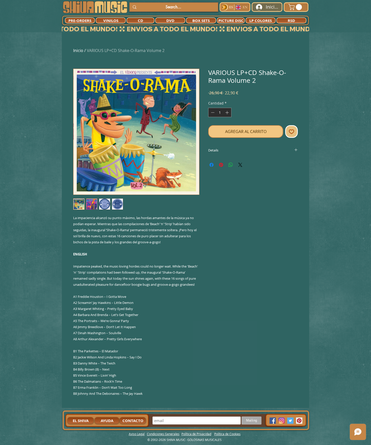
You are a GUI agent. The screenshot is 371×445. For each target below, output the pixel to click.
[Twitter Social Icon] (290, 420)
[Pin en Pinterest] (221, 165)
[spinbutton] (219, 112)
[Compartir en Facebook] (211, 165)
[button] (295, 7)
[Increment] (227, 112)
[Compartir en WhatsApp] (231, 165)
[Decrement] (212, 112)
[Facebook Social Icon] (273, 420)
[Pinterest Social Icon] (299, 420)
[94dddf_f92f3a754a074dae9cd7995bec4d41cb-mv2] (281, 420)
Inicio (78, 50)
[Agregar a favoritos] (291, 131)
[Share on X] (240, 165)
